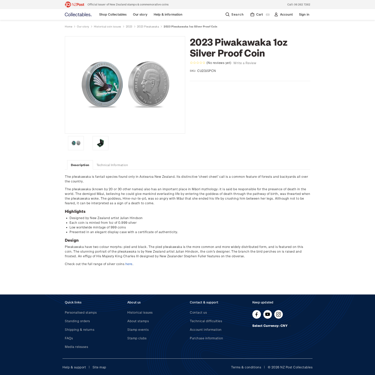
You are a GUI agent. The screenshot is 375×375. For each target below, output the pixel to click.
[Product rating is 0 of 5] (197, 62)
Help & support (74, 367)
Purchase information (206, 338)
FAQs (69, 338)
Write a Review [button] (244, 63)
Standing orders (77, 321)
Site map (99, 367)
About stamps (138, 321)
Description (80, 165)
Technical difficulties (206, 321)
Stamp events (138, 329)
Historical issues (140, 312)
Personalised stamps (81, 312)
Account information (206, 329)
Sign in (304, 14)
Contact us (198, 312)
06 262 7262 (302, 4)
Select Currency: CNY (270, 325)
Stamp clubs (137, 338)
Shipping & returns (79, 329)
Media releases (76, 346)
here (128, 264)
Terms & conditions (246, 367)
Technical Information (112, 165)
